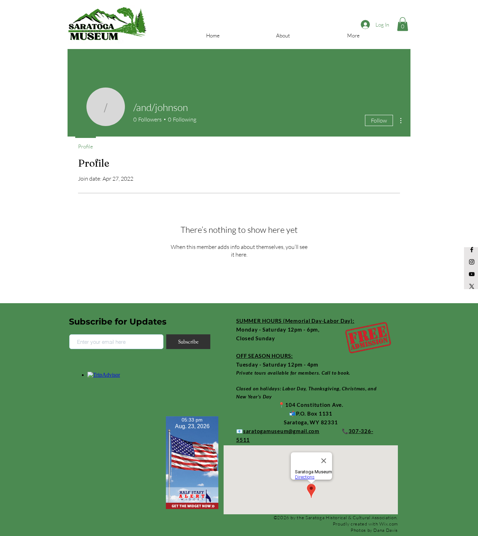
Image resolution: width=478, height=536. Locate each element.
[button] (402, 24)
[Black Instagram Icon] (471, 261)
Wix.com (388, 524)
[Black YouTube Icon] (471, 274)
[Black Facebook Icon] (471, 249)
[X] (471, 286)
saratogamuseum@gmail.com (281, 431)
